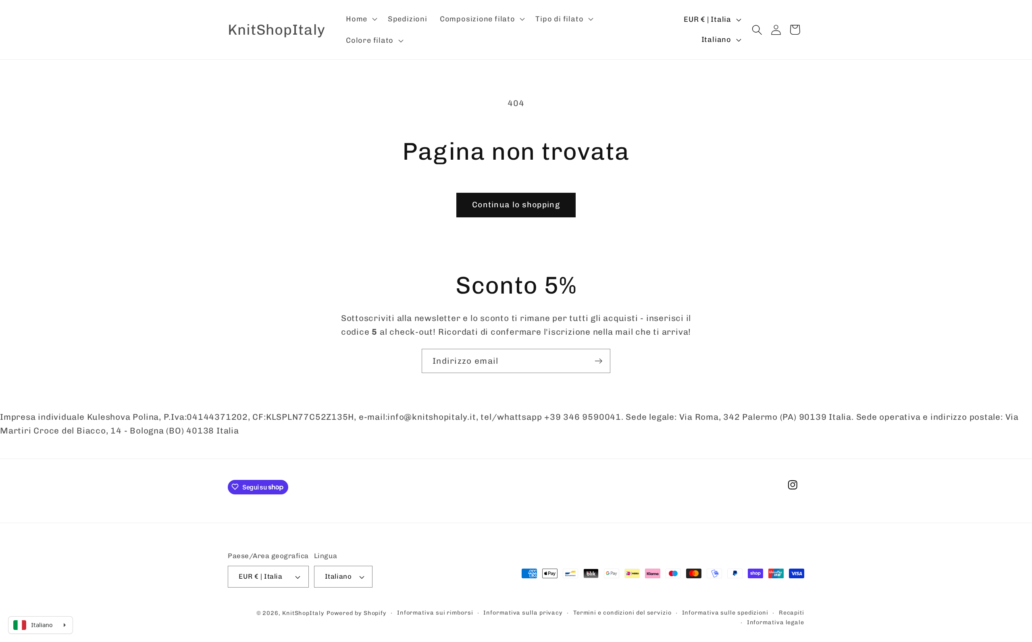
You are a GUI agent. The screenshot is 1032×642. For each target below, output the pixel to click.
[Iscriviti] (598, 361)
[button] (360, 19)
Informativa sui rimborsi (435, 612)
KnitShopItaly (303, 613)
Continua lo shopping (516, 204)
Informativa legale (775, 622)
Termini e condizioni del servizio (622, 612)
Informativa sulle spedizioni (725, 612)
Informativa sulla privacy (523, 612)
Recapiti (791, 612)
